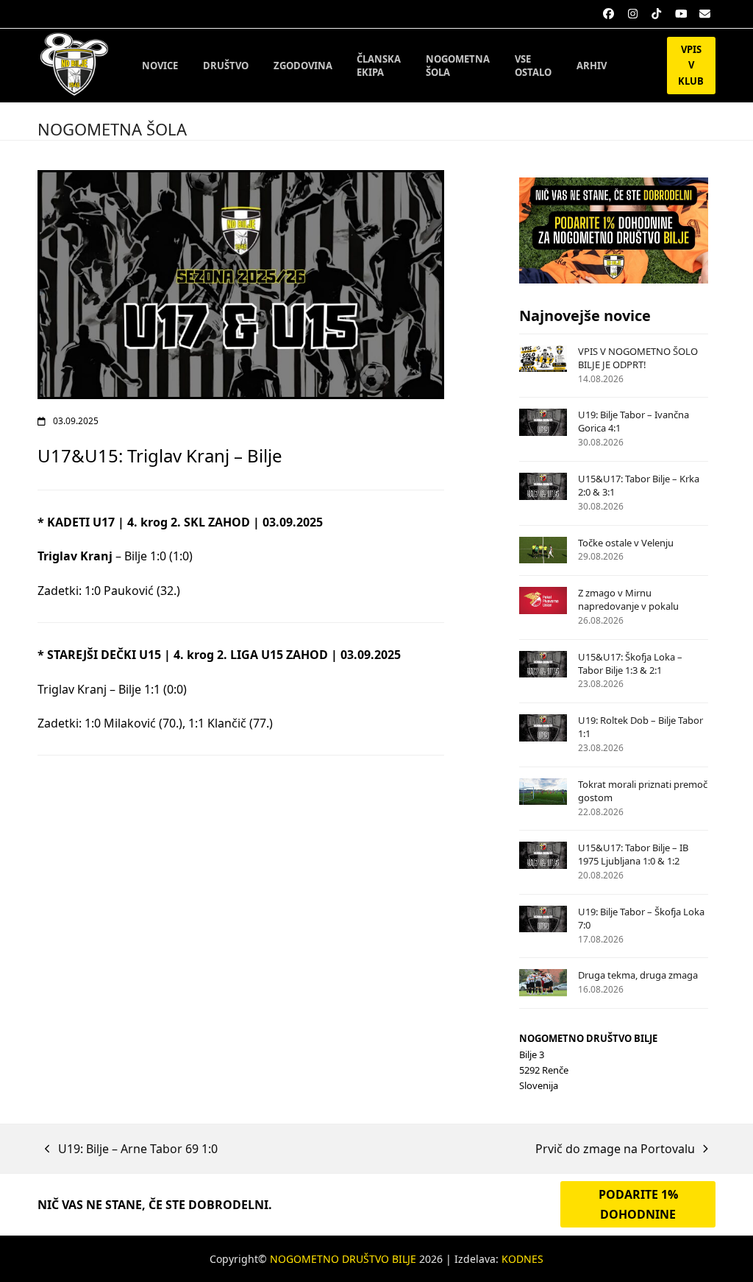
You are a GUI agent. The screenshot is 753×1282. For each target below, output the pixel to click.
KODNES (522, 1259)
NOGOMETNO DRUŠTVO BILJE (343, 1259)
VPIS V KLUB (691, 65)
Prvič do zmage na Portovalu (615, 1149)
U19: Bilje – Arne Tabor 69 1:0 (131, 1149)
